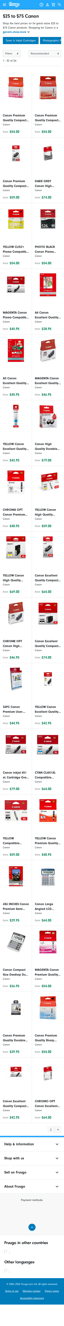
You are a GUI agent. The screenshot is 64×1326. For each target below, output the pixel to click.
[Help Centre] (41, 5)
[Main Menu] (4, 5)
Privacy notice (52, 1291)
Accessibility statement (32, 1298)
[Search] (60, 5)
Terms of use (11, 1291)
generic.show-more (14, 32)
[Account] (47, 5)
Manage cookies (32, 1291)
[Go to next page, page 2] (57, 1129)
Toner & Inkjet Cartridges (21, 40)
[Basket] (53, 5)
